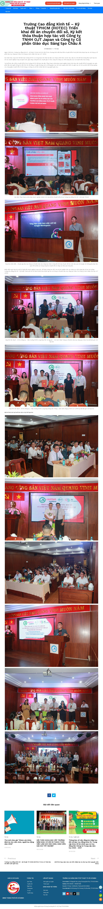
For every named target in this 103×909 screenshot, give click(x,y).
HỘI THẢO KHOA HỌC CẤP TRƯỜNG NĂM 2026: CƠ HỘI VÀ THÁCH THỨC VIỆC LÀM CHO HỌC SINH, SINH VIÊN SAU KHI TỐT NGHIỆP (51, 843)
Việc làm (7, 11)
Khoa (30, 8)
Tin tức (56, 49)
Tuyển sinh (23, 8)
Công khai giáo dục (55, 8)
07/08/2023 (47, 49)
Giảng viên (46, 892)
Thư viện (90, 8)
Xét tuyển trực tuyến (69, 3)
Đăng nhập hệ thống (84, 3)
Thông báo (30, 888)
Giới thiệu (15, 8)
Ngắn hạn (29, 886)
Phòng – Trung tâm (41, 8)
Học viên (45, 894)
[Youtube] (67, 893)
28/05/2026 (72, 851)
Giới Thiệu (29, 881)
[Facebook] (64, 893)
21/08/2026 (7, 847)
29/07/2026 (40, 849)
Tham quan (97, 3)
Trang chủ (8, 8)
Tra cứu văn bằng (80, 8)
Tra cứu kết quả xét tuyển (53, 3)
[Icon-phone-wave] (71, 893)
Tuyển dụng (30, 893)
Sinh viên (45, 890)
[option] (19, 829)
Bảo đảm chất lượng (69, 8)
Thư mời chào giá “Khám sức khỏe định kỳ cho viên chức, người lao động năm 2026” (19, 842)
